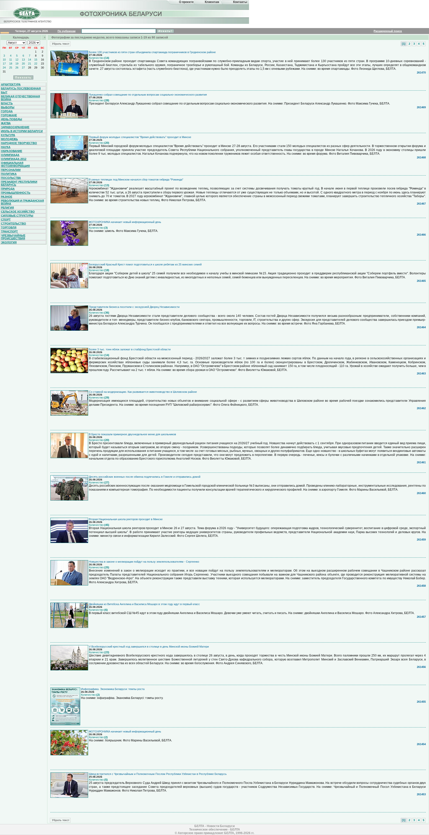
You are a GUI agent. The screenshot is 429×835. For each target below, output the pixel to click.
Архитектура (11, 84)
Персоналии (11, 169)
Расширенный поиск (388, 31)
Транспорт (9, 231)
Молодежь (9, 139)
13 (23, 59)
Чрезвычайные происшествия (13, 237)
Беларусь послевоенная (21, 88)
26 (16, 67)
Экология (9, 242)
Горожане (9, 115)
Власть (7, 103)
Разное (6, 196)
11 (10, 59)
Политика (9, 173)
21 (29, 63)
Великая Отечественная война (20, 98)
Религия (7, 207)
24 (4, 67)
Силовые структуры (17, 215)
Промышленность (15, 192)
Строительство (13, 223)
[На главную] (26, 18)
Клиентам (212, 2)
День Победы (11, 119)
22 (35, 63)
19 (16, 63)
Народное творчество (19, 143)
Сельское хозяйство (18, 211)
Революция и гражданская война (22, 202)
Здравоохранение (15, 127)
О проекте (186, 2)
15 (35, 59)
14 (29, 59)
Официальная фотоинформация (15, 164)
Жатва (6, 123)
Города (7, 111)
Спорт (6, 219)
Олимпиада (10, 154)
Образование (11, 150)
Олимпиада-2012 (13, 158)
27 (23, 67)
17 (4, 63)
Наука (5, 146)
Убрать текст (60, 43)
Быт (4, 92)
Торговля (8, 227)
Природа (8, 188)
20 (23, 63)
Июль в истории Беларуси (22, 131)
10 (4, 59)
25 (10, 67)
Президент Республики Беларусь (19, 183)
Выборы (7, 107)
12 (16, 59)
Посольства (11, 177)
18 (10, 63)
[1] (403, 43)
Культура (8, 135)
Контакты (240, 2)
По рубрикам (66, 31)
